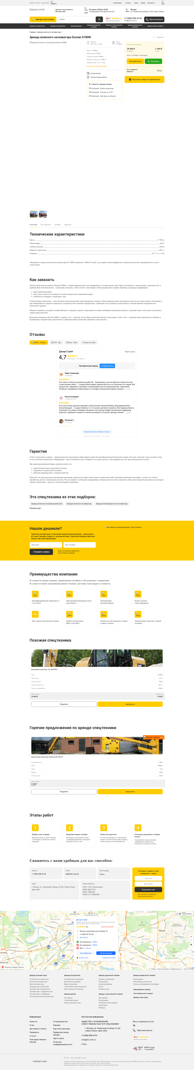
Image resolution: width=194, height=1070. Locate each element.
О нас (32, 1025)
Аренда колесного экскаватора (49, 32)
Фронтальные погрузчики (73, 989)
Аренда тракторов (140, 997)
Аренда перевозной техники (135, 26)
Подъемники (103, 1000)
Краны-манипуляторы (72, 1003)
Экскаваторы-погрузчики (39, 986)
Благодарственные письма (38, 1040)
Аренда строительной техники (114, 26)
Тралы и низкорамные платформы (146, 984)
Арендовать (130, 704)
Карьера (56, 1025)
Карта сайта (58, 1038)
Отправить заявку (41, 552)
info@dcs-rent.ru (130, 21)
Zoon (75, 342)
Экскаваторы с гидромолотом (41, 991)
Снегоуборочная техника (143, 993)
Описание (33, 225)
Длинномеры (138, 979)
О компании (117, 3)
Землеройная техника (141, 989)
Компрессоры (104, 989)
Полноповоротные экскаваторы (42, 996)
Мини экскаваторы (37, 984)
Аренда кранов (76, 26)
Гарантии (67, 225)
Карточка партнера (61, 1029)
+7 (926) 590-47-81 (133, 18)
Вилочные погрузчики (72, 982)
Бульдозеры (103, 982)
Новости (33, 1021)
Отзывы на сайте (89, 342)
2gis (59, 342)
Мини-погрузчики (70, 984)
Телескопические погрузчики (75, 986)
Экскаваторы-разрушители (40, 989)
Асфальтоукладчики (106, 979)
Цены (136, 3)
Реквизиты (34, 1032)
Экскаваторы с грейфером (40, 994)
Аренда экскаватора (37, 26)
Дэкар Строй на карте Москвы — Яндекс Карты (97, 436)
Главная (33, 32)
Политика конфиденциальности (62, 1043)
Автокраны (68, 998)
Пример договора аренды (61, 1033)
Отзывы (57, 225)
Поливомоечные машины (108, 1003)
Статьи (33, 1036)
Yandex (43, 342)
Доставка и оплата (38, 1029)
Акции (143, 3)
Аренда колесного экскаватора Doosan (46, 504)
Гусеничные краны (71, 1000)
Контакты (151, 3)
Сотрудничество (60, 1021)
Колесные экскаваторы (38, 982)
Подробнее (64, 704)
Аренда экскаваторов (38, 975)
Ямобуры (102, 1008)
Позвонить (155, 61)
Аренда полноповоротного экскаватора (111, 504)
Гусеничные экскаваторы (39, 979)
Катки (101, 986)
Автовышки (103, 998)
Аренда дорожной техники (93, 26)
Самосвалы (103, 1005)
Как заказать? (46, 225)
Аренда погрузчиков (57, 26)
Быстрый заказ (135, 61)
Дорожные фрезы (105, 984)
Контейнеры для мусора (142, 982)
